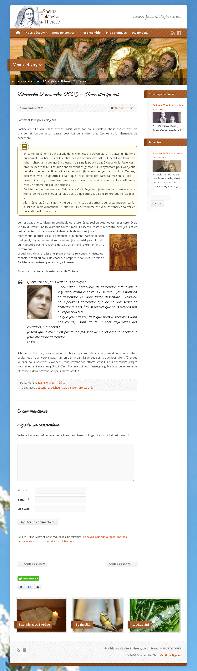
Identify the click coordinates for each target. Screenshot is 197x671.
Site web (24, 509)
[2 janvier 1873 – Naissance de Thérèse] (167, 166)
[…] (179, 186)
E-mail (23, 499)
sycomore (76, 387)
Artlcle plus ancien (122, 564)
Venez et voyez (32, 81)
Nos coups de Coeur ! (162, 94)
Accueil (16, 81)
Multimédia (140, 32)
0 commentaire (112, 108)
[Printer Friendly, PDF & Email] (28, 579)
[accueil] (18, 33)
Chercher (157, 203)
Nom (23, 490)
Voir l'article (80, 81)
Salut (65, 387)
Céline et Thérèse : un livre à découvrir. (168, 107)
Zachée (88, 387)
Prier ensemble (90, 32)
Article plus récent (32, 564)
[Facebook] (179, 33)
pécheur (56, 387)
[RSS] (173, 33)
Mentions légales (170, 655)
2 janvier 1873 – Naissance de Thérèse (167, 155)
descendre (42, 387)
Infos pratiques (116, 32)
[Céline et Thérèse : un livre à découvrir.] (167, 117)
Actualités (155, 142)
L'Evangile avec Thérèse (57, 81)
